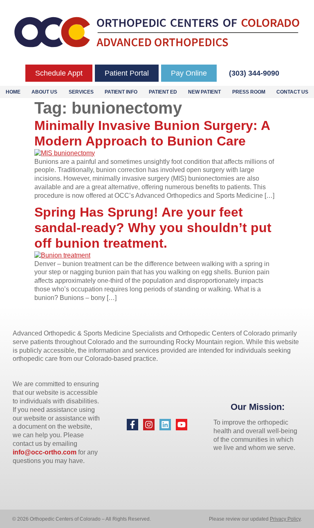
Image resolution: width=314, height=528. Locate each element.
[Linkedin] (165, 424)
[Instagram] (149, 424)
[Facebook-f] (132, 424)
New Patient (204, 92)
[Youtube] (181, 424)
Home (13, 92)
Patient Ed (163, 92)
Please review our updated (239, 519)
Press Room (248, 92)
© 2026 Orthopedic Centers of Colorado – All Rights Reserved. (81, 519)
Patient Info (121, 92)
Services (81, 92)
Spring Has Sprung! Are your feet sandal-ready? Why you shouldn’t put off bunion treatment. (152, 228)
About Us (44, 92)
